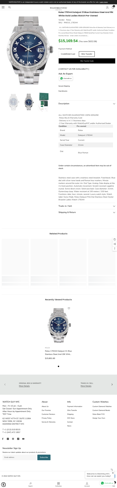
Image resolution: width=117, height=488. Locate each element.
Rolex (68, 20)
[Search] (9, 7)
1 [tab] (58, 366)
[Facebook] (2, 439)
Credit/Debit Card (68, 54)
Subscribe (44, 457)
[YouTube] (23, 439)
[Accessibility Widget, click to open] (3, 484)
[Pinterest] (13, 439)
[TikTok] (18, 439)
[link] (15, 280)
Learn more (104, 2)
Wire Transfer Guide (87, 61)
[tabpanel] (58, 334)
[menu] (3, 7)
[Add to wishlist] (69, 308)
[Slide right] (112, 384)
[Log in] (107, 7)
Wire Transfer (86, 54)
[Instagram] (8, 439)
